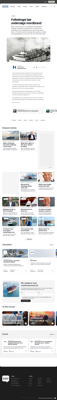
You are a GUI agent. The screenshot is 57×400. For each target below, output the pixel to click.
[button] (51, 8)
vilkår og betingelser (32, 28)
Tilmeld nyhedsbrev (32, 32)
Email (28, 23)
